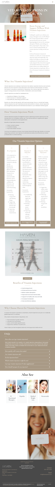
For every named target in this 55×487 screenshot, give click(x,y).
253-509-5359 (48, 469)
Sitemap (7, 485)
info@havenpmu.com (46, 474)
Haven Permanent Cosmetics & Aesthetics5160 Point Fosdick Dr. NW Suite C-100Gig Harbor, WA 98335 (9, 472)
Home (16, 17)
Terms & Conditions (24, 485)
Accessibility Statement (15, 485)
